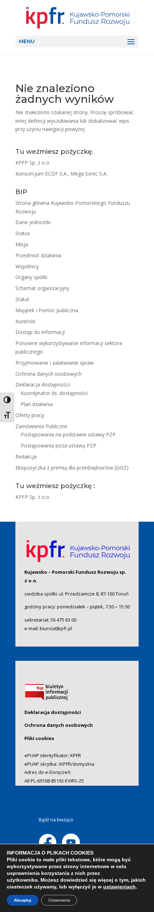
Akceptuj (22, 900)
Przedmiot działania (38, 255)
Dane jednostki (32, 222)
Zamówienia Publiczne (41, 426)
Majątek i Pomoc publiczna (46, 310)
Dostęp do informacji (40, 332)
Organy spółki (31, 277)
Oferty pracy (29, 415)
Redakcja (26, 456)
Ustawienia (59, 900)
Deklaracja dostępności (42, 384)
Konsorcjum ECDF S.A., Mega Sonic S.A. (61, 173)
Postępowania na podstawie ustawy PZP (68, 434)
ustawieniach (119, 887)
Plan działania (37, 404)
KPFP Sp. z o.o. (32, 162)
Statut (22, 299)
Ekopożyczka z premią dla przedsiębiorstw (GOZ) (72, 467)
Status (22, 233)
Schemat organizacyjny (42, 288)
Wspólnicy (27, 266)
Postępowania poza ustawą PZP (58, 445)
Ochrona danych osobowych (48, 373)
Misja (21, 244)
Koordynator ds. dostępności (54, 393)
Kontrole (25, 321)
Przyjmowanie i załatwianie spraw (54, 362)
